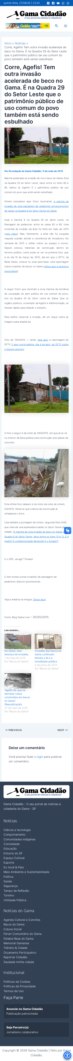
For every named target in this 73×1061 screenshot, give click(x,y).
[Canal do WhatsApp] (63, 3)
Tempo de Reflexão (16, 890)
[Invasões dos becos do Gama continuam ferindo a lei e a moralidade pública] (48, 641)
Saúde (8, 881)
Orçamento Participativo (20, 952)
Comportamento (14, 834)
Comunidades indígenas (19, 839)
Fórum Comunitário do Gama (23, 934)
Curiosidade (11, 844)
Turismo (9, 895)
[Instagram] (48, 3)
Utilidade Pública (15, 900)
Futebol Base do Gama (18, 938)
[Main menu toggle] (65, 26)
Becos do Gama (14, 924)
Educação (10, 848)
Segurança (11, 886)
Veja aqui (43, 339)
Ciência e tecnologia (17, 830)
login (40, 756)
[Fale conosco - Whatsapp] (68, 3)
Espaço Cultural (14, 858)
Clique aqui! (39, 599)
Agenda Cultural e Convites (22, 920)
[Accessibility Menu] (67, 1055)
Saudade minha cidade (19, 962)
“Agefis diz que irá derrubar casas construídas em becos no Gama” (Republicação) (17, 697)
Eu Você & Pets (14, 867)
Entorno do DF (13, 853)
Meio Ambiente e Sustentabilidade (26, 872)
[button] (56, 26)
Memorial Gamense (16, 943)
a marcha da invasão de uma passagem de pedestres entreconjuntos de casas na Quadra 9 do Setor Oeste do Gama (36, 206)
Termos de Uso (14, 991)
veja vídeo (11, 233)
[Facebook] (53, 3)
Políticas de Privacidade (20, 986)
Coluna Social (13, 929)
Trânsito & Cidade (15, 948)
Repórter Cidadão (15, 957)
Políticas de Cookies (17, 981)
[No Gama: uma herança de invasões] (17, 641)
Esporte (9, 862)
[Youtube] (58, 3)
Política (8, 876)
